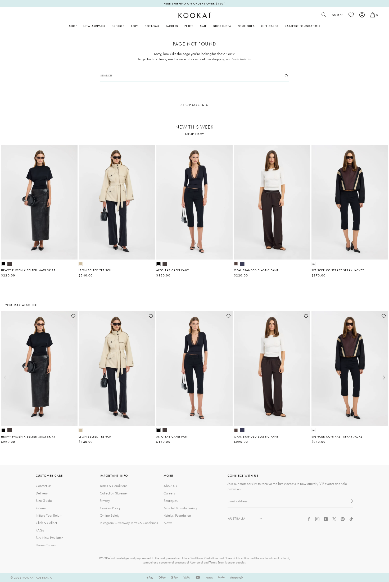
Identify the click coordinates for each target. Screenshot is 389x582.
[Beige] (81, 264)
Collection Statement (114, 493)
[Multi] (313, 264)
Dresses (118, 26)
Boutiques (246, 26)
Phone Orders (46, 545)
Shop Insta (222, 26)
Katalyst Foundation (302, 26)
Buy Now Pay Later (49, 537)
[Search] (286, 75)
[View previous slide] (5, 377)
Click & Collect (46, 522)
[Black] (3, 264)
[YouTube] (326, 518)
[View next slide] (384, 377)
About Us (170, 485)
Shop (73, 26)
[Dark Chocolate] (9, 264)
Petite (189, 26)
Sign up (350, 501)
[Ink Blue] (242, 264)
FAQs (40, 530)
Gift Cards (269, 26)
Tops (134, 26)
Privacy (105, 500)
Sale (203, 26)
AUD (335, 15)
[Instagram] (317, 518)
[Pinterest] (343, 518)
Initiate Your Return (49, 515)
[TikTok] (351, 518)
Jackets (172, 26)
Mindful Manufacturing (180, 508)
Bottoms (152, 26)
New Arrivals (94, 26)
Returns (41, 508)
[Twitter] (334, 518)
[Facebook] (309, 518)
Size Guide (44, 500)
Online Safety (109, 515)
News (168, 522)
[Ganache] (236, 264)
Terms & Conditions (113, 485)
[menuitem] (94, 26)
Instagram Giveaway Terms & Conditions (129, 522)
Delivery (42, 493)
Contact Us (43, 485)
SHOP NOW (194, 134)
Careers (169, 493)
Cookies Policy (110, 508)
